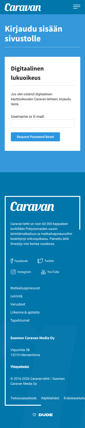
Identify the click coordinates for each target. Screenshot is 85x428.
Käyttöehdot (50, 398)
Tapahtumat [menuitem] (20, 320)
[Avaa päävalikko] (76, 7)
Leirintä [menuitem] (16, 296)
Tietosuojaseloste (23, 398)
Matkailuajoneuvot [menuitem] (25, 288)
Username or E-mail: (28, 116)
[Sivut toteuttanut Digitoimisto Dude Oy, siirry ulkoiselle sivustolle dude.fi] (43, 415)
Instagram (24, 272)
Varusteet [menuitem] (17, 304)
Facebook (21, 261)
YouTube (53, 272)
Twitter (49, 261)
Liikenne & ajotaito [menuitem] (25, 312)
